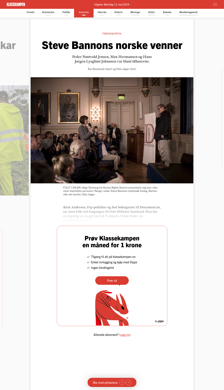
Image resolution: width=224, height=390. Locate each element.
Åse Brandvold (96, 68)
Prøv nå (112, 280)
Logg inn (124, 334)
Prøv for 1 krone (197, 4)
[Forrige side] (122, 382)
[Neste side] (128, 382)
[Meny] (215, 4)
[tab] (30, 13)
